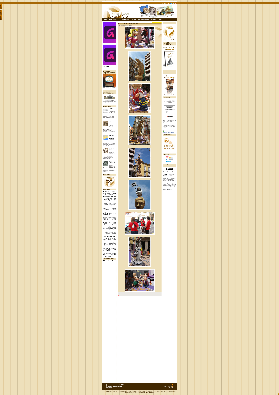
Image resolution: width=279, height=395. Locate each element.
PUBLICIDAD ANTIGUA (108, 244)
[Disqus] (140, 318)
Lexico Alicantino (106, 228)
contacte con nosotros (167, 189)
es (115, 217)
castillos (104, 205)
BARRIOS (105, 202)
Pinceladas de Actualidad (108, 242)
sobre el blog (106, 250)
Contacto (153, 19)
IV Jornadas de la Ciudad (111, 227)
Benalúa (109, 202)
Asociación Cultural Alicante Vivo (114, 386)
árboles (115, 194)
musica (104, 233)
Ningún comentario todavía (123, 293)
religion (104, 247)
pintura (114, 242)
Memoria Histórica (107, 231)
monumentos (110, 232)
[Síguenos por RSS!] (168, 3)
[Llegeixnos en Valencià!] (160, 3)
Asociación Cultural (114, 19)
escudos (104, 218)
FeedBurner (172, 109)
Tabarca (110, 250)
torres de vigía (109, 252)
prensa (104, 243)
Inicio (105, 19)
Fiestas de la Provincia (109, 219)
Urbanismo (114, 253)
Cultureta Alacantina (109, 208)
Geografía (109, 226)
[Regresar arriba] (278, 394)
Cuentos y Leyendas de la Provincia (109, 206)
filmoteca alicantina (107, 221)
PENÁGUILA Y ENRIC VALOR (112, 162)
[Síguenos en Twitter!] (172, 3)
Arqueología (105, 196)
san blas (107, 247)
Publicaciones (125, 19)
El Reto (111, 214)
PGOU (115, 240)
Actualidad (106, 191)
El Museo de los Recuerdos (109, 214)
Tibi (115, 250)
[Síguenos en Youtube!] (175, 3)
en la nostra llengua (112, 215)
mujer (115, 232)
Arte (115, 198)
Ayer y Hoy (113, 200)
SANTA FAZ (114, 247)
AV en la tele (108, 200)
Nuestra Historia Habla (109, 234)
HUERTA (104, 227)
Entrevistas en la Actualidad (109, 217)
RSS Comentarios (168, 386)
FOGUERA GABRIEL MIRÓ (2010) (128, 23)
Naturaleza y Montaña (110, 233)
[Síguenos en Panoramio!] (173, 3)
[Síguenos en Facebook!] (170, 3)
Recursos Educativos (143, 19)
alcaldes (108, 193)
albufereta (104, 193)
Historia (114, 226)
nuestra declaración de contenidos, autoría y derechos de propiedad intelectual (169, 177)
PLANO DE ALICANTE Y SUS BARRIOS (112, 137)
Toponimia (104, 252)
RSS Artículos (169, 385)
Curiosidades (106, 209)
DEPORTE (114, 209)
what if (110, 256)
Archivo (134, 19)
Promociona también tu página (168, 132)
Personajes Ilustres (108, 240)
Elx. (108, 215)
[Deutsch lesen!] (166, 3)
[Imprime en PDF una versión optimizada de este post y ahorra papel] (118, 295)
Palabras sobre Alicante (109, 239)
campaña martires (112, 204)
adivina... (114, 191)
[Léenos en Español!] (158, 3)
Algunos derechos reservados (115, 384)
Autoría (160, 19)
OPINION (114, 238)
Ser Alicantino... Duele (110, 249)
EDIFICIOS (105, 210)
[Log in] (106, 386)
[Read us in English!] (163, 3)
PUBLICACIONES (112, 243)
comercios (108, 205)
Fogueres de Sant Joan (109, 221)
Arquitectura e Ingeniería (109, 197)
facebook (114, 218)
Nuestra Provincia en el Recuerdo (109, 237)
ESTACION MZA (109, 218)
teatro (114, 250)
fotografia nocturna (110, 223)
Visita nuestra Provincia (109, 255)
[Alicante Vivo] (163, 131)
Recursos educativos (112, 245)
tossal (110, 253)
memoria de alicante (111, 229)
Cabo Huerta (112, 203)
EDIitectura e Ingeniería (111, 210)
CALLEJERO (106, 204)
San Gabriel (110, 247)
